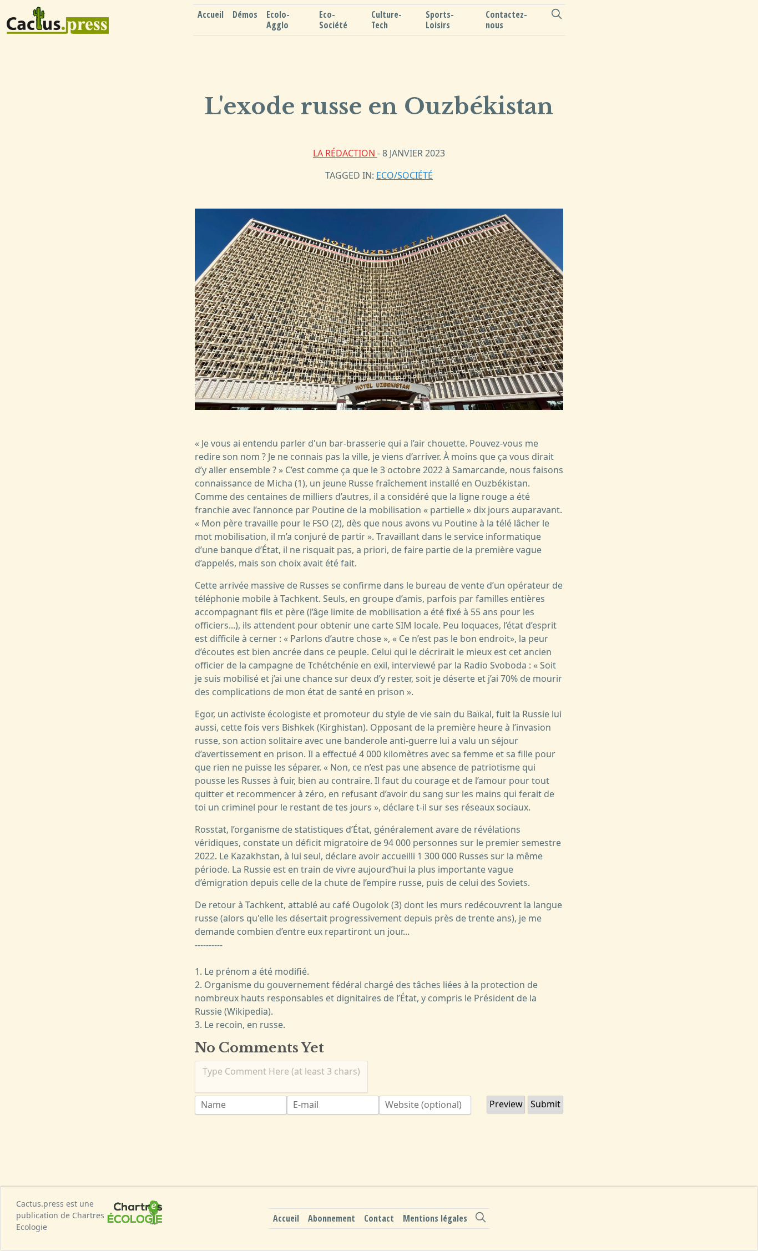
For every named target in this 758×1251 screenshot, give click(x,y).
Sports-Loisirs (440, 19)
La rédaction (345, 153)
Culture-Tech (386, 19)
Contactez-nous (506, 19)
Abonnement (331, 1218)
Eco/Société (404, 175)
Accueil (211, 14)
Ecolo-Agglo (278, 19)
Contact (379, 1218)
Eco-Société (333, 19)
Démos (245, 14)
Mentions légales (435, 1218)
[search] (556, 14)
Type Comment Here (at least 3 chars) (281, 1071)
